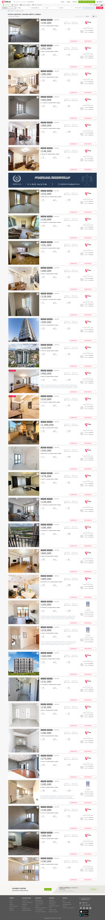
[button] (9, 8)
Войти (100, 1)
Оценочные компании (40, 911)
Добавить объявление (87, 1)
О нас (10, 900)
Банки (50, 907)
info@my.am (85, 902)
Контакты (74, 1)
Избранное (24, 904)
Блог (64, 900)
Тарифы (37, 905)
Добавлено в (67, 22)
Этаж (69, 55)
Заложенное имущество (41, 907)
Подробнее (73, 41)
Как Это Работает (13, 906)
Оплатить (48, 889)
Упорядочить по (80, 16)
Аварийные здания (26, 910)
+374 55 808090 (88, 30)
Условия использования (68, 907)
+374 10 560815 (88, 616)
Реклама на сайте (53, 911)
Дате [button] (87, 16)
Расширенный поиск (90, 7)
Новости (11, 904)
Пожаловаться (88, 41)
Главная (11, 10)
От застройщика (39, 909)
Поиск (100, 7)
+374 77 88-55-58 (86, 905)
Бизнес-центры (52, 909)
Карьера (11, 908)
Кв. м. (44, 55)
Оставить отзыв (26, 908)
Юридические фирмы (54, 905)
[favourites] (91, 5)
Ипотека (24, 906)
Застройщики (52, 903)
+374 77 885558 (88, 32)
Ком (56, 55)
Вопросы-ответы (67, 902)
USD (96, 4)
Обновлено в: (75, 22)
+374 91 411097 (88, 612)
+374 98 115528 (88, 614)
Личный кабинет (39, 903)
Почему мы (24, 900)
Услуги (11, 902)
